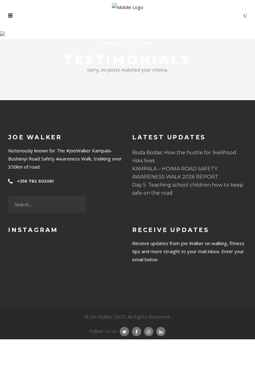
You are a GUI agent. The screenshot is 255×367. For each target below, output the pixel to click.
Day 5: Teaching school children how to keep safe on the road (187, 189)
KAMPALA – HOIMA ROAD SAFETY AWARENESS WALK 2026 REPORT (175, 173)
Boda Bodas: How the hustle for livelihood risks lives (184, 157)
